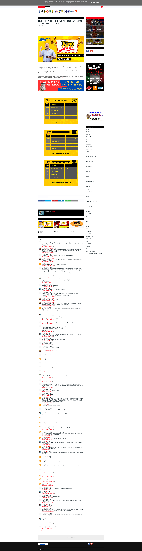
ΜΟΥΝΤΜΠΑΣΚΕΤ (89, 193)
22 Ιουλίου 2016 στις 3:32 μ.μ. (47, 387)
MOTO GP (87, 223)
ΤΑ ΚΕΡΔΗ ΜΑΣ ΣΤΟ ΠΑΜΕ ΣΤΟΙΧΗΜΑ (92, 201)
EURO (87, 154)
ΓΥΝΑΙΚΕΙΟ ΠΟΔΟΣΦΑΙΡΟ (90, 153)
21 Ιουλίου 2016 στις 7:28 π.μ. (47, 381)
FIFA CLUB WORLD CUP (89, 234)
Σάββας (40, 25)
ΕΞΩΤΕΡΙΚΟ (88, 134)
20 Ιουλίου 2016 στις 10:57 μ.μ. (47, 371)
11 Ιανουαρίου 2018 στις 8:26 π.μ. (47, 402)
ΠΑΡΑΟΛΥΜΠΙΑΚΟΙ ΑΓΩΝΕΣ (90, 181)
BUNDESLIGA (88, 159)
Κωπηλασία (88, 204)
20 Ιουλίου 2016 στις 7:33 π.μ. (47, 348)
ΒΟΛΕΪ (87, 163)
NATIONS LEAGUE (89, 166)
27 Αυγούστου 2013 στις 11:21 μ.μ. (47, 246)
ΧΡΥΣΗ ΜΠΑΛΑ (88, 241)
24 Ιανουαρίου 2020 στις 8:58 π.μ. (48, 454)
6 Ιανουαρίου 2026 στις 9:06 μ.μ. (47, 516)
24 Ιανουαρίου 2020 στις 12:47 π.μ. (48, 449)
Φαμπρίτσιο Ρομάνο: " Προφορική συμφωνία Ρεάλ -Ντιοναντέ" (93, 35)
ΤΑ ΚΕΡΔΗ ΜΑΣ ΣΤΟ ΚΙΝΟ (90, 194)
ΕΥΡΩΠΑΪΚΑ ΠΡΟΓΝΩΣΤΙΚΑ (90, 236)
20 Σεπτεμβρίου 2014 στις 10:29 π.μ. (48, 296)
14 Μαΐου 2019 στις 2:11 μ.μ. (46, 410)
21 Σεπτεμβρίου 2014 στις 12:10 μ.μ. (48, 305)
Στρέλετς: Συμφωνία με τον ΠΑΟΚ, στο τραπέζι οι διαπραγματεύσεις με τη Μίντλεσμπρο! (94, 28)
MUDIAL (87, 164)
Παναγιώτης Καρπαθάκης (50, 248)
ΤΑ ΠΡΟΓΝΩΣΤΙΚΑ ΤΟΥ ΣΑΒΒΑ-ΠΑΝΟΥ (92, 184)
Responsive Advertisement (71, 537)
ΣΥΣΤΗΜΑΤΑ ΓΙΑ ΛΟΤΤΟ (90, 199)
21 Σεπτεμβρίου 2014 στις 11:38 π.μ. (48, 300)
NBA (87, 148)
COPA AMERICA (88, 233)
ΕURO (87, 248)
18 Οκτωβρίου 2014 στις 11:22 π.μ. (48, 323)
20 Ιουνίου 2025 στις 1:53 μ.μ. (47, 497)
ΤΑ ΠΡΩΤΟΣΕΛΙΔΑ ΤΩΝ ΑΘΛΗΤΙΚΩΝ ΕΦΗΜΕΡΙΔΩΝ (94, 253)
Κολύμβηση (88, 179)
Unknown (47, 263)
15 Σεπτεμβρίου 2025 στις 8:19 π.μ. (48, 506)
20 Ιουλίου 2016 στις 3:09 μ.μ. (47, 367)
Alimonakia (48, 431)
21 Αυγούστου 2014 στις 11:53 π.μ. (47, 282)
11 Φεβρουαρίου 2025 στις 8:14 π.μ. (48, 493)
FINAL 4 (87, 226)
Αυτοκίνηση (88, 246)
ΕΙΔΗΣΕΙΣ (87, 129)
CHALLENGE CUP (89, 243)
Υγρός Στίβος (88, 213)
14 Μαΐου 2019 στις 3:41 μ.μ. (46, 415)
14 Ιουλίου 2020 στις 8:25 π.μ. (47, 458)
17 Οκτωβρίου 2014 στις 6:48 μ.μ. (47, 319)
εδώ (62, 77)
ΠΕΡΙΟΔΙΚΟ (88, 216)
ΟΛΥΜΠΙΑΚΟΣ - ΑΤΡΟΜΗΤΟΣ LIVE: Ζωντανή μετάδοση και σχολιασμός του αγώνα (94, 22)
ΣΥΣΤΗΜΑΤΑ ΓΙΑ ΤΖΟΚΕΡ (90, 191)
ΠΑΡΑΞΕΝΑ (88, 171)
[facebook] (87, 51)
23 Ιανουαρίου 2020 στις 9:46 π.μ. (47, 439)
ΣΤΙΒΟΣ (87, 151)
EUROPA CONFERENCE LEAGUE (91, 156)
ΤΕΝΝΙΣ (87, 168)
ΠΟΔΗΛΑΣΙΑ (88, 176)
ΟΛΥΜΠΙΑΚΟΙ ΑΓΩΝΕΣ (89, 161)
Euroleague (88, 139)
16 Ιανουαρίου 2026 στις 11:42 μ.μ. (48, 528)
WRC (87, 221)
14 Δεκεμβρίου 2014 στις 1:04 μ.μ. (47, 331)
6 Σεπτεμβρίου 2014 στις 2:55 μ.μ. (47, 286)
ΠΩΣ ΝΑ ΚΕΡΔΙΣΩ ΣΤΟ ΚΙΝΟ (90, 251)
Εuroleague (88, 211)
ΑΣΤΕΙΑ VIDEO (88, 188)
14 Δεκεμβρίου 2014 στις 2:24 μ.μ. (47, 336)
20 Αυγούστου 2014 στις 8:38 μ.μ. (47, 275)
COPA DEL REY (88, 218)
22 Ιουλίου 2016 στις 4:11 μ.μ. (47, 391)
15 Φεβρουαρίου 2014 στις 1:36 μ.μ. (48, 265)
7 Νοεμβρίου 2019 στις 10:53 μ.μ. (47, 429)
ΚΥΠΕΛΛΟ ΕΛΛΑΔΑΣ (89, 146)
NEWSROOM (48, 464)
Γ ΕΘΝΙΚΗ (88, 196)
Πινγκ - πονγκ (88, 224)
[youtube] (91, 51)
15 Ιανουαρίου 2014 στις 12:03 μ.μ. (48, 256)
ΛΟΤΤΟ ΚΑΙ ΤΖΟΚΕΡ (89, 238)
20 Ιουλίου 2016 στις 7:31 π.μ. (47, 344)
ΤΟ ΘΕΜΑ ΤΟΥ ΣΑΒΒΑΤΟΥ (90, 169)
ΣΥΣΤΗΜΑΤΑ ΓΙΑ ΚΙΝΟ (89, 198)
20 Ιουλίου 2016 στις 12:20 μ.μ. (47, 360)
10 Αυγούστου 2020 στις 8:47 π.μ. (47, 476)
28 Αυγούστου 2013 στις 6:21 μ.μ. (47, 252)
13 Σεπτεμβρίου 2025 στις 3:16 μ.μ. (48, 502)
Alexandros (48, 425)
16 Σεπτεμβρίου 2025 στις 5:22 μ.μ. (48, 511)
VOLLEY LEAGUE (88, 208)
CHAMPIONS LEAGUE (89, 138)
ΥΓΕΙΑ (87, 239)
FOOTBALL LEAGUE (89, 149)
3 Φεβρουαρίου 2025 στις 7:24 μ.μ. (48, 489)
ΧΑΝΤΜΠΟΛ (88, 178)
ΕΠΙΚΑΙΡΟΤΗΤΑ (88, 131)
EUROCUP (88, 186)
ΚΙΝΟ (87, 228)
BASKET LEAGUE (88, 144)
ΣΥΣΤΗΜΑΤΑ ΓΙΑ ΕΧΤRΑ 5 (90, 206)
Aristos (47, 404)
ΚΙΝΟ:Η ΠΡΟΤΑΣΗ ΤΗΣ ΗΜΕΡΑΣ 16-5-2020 (76, 229)
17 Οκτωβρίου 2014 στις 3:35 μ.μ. (47, 312)
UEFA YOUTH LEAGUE (89, 214)
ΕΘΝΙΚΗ (87, 141)
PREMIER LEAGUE (89, 136)
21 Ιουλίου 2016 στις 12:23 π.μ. (47, 377)
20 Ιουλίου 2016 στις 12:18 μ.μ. (47, 356)
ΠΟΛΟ (87, 173)
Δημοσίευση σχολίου (42, 530)
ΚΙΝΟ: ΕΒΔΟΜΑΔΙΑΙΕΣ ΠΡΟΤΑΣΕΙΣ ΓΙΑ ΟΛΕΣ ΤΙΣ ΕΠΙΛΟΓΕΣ (60, 229)
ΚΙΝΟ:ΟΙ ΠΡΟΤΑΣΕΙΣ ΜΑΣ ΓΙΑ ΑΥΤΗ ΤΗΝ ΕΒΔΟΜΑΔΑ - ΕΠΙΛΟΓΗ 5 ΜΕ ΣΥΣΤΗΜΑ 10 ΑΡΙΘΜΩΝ (45, 230)
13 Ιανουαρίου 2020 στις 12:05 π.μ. (48, 435)
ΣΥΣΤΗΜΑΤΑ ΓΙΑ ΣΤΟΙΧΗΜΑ (90, 203)
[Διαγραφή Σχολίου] (53, 246)
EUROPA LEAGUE (89, 143)
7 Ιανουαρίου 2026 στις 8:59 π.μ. (47, 523)
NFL (87, 219)
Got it (97, 2)
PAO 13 (47, 460)
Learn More (92, 2)
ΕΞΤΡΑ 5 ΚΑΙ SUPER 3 (89, 209)
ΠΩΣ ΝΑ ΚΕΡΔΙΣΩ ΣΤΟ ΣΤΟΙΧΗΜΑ (91, 229)
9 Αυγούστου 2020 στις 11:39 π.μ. (47, 472)
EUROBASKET (88, 174)
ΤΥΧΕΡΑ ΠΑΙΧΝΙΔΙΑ (89, 231)
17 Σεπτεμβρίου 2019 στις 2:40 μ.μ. (48, 419)
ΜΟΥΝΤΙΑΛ (88, 158)
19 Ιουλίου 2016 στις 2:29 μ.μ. (47, 340)
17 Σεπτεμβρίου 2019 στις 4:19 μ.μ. (48, 423)
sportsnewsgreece (47, 549)
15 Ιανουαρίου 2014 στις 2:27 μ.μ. (47, 261)
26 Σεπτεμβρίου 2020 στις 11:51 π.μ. (48, 481)
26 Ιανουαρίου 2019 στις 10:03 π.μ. (48, 406)
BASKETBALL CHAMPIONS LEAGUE (91, 183)
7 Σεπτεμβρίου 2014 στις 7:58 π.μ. (47, 290)
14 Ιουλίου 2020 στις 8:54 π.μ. (47, 462)
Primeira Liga (88, 189)
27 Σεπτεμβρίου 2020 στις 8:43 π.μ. (48, 485)
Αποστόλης (48, 397)
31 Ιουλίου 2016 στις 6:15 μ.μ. (47, 395)
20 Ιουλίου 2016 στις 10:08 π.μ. (47, 352)
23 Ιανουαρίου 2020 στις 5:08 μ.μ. (48, 444)
